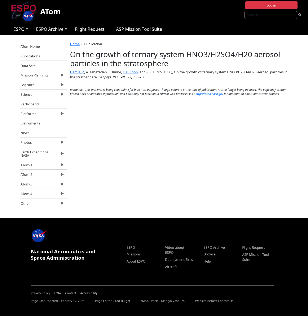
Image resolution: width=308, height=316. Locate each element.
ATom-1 (26, 166)
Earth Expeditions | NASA (35, 155)
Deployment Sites (179, 259)
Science (26, 95)
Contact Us (225, 301)
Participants (30, 104)
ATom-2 (26, 175)
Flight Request (90, 29)
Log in (271, 5)
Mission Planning (34, 76)
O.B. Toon (130, 72)
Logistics (27, 86)
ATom (50, 11)
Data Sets (28, 65)
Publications (30, 56)
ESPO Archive (48, 30)
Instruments (30, 123)
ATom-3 (26, 185)
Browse (210, 254)
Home (75, 44)
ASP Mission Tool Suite (139, 29)
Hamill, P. (77, 72)
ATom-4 (26, 195)
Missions (134, 254)
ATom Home (30, 46)
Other (25, 204)
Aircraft (171, 266)
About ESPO (136, 261)
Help (207, 261)
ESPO (18, 30)
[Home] (25, 11)
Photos (26, 143)
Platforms (28, 114)
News (25, 133)
